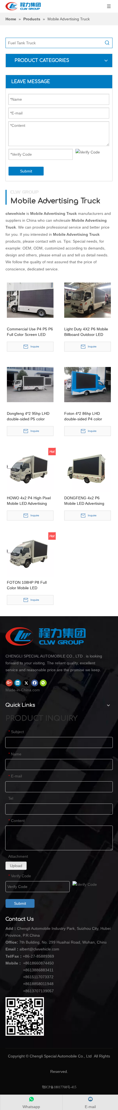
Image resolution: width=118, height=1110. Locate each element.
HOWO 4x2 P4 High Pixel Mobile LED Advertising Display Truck (29, 501)
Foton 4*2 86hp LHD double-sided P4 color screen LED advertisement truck (87, 416)
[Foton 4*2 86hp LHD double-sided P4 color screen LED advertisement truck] (87, 384)
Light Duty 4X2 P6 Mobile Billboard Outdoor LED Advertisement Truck (86, 332)
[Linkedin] (17, 682)
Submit (26, 171)
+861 (27, 984)
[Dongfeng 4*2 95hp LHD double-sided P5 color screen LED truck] (30, 384)
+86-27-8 (31, 956)
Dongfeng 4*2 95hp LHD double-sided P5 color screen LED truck (28, 416)
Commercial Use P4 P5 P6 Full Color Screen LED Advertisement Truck (30, 332)
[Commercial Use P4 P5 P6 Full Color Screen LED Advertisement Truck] (30, 300)
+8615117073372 (38, 977)
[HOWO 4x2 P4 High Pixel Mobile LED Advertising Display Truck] (30, 469)
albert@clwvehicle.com (39, 949)
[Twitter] (26, 682)
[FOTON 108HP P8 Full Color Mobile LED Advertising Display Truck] (30, 553)
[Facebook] (34, 682)
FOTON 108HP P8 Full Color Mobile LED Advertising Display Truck (28, 585)
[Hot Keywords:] (107, 43)
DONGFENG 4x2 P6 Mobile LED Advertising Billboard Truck (84, 501)
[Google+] (9, 682)
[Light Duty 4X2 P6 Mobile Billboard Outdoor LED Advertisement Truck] (87, 300)
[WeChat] (43, 682)
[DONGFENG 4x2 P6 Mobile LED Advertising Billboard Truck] (87, 469)
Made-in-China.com (22, 690)
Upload (16, 866)
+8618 (28, 963)
